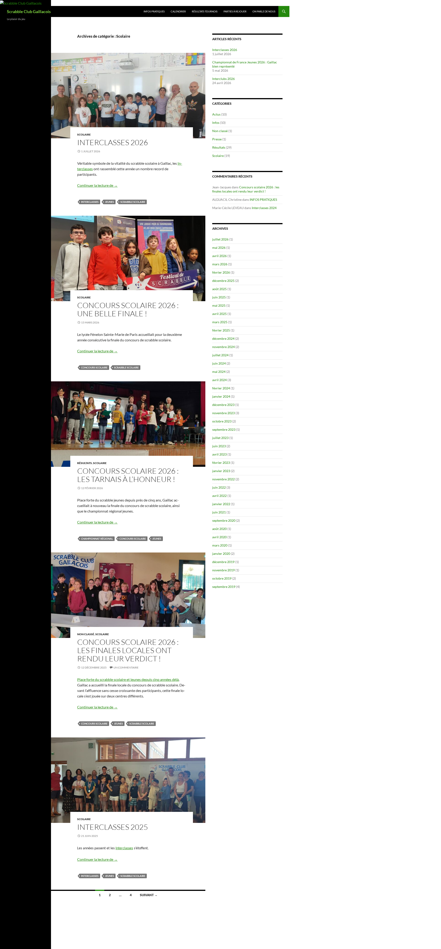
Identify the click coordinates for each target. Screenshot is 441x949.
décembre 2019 (223, 562)
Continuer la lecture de (97, 185)
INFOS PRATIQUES (154, 11)
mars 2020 (219, 545)
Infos (215, 123)
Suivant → (149, 895)
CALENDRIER (178, 11)
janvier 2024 (221, 396)
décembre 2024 (223, 338)
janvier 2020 (221, 553)
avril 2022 (219, 496)
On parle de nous (263, 11)
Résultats (84, 463)
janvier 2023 (221, 471)
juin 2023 (219, 446)
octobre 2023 (222, 421)
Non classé (85, 634)
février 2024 (221, 388)
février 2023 (221, 463)
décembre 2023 (223, 405)
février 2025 (221, 330)
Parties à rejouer (234, 11)
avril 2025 (219, 314)
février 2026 (221, 272)
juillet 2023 (220, 438)
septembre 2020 (223, 520)
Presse (217, 139)
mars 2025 (219, 322)
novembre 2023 (223, 413)
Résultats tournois (205, 11)
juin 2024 (219, 363)
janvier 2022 (221, 504)
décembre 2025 (223, 281)
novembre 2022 (223, 479)
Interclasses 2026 (112, 142)
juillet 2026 (220, 239)
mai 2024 (219, 372)
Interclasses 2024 (264, 208)
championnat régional (97, 538)
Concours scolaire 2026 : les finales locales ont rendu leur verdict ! (128, 650)
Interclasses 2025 (112, 827)
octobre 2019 (222, 578)
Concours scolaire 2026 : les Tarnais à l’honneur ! (128, 475)
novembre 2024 (223, 347)
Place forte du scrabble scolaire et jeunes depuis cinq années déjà (128, 679)
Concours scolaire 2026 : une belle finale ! (128, 309)
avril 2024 (219, 380)
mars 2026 (219, 264)
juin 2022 (219, 487)
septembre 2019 (223, 587)
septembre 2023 (223, 429)
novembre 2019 (223, 570)
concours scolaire (94, 367)
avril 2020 (219, 537)
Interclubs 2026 (223, 79)
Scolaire (84, 134)
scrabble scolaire (132, 201)
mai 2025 (219, 305)
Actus (216, 114)
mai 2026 (219, 247)
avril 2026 (219, 256)
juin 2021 (219, 512)
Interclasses (90, 201)
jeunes (109, 201)
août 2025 (219, 289)
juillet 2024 (220, 355)
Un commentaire (126, 667)
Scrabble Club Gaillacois (29, 11)
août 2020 (219, 529)
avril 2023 (219, 454)
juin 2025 (219, 297)
